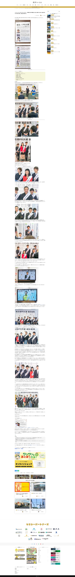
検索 (59, 11)
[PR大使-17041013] (27, 274)
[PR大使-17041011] (27, 250)
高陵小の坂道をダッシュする (40, 304)
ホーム (39, 548)
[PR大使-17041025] (27, 369)
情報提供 (16, 568)
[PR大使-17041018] (27, 211)
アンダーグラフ (17, 472)
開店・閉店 (39, 550)
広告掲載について (16, 572)
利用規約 (16, 569)
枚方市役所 (32, 472)
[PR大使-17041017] (27, 191)
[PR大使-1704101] (23, 31)
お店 (38, 553)
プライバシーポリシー (17, 570)
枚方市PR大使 (28, 472)
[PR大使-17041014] (27, 294)
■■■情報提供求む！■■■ (19, 448)
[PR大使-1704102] (23, 56)
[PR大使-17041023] (27, 399)
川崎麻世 (21, 472)
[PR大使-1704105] (27, 109)
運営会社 (16, 571)
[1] (27, 173)
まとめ (39, 552)
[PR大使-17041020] (27, 316)
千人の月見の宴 (40, 350)
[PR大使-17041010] (27, 230)
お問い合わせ (16, 573)
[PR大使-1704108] (23, 149)
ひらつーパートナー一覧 (17, 553)
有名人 (24, 472)
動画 (38, 554)
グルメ (39, 551)
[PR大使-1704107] (27, 128)
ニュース (39, 549)
